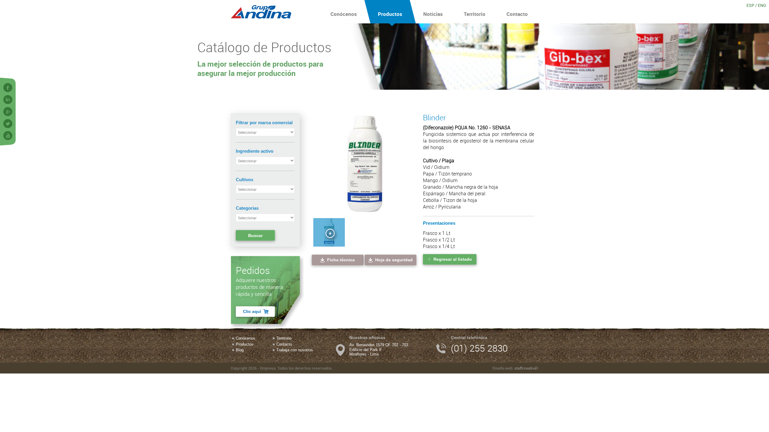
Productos (390, 13)
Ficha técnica (341, 259)
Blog (240, 350)
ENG (762, 5)
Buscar (255, 235)
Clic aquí (252, 311)
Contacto (517, 13)
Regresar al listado (452, 259)
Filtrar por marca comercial (264, 122)
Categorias (247, 208)
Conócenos (343, 13)
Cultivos (244, 179)
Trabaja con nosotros (294, 350)
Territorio (474, 13)
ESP (750, 5)
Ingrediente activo (254, 151)
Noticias (433, 13)
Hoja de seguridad (394, 259)
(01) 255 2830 (479, 348)
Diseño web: (514, 368)
